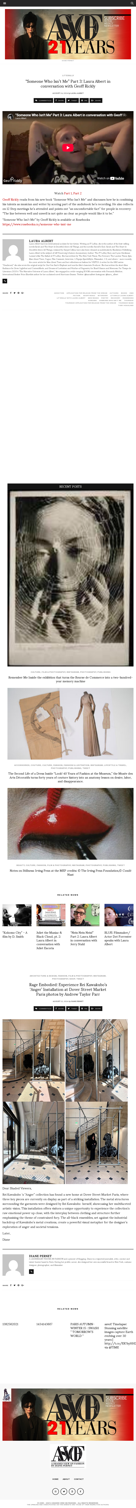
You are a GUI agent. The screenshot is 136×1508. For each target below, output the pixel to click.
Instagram (73, 672)
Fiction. (77, 295)
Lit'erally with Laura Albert (71, 298)
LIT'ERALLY (68, 75)
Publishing (103, 672)
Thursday (129, 300)
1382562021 (10, 1323)
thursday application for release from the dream (90, 303)
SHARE (61, 100)
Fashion (58, 765)
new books (93, 298)
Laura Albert (77, 93)
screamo (92, 300)
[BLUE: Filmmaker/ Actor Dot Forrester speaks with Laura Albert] (119, 915)
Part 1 (68, 193)
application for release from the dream (87, 293)
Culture (35, 672)
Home (55, 1479)
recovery (115, 298)
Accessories (22, 765)
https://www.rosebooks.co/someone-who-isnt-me (36, 224)
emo (132, 293)
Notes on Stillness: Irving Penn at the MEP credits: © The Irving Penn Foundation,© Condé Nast (70, 872)
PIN (85, 100)
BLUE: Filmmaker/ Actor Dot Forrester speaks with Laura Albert (118, 938)
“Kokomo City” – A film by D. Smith (14, 934)
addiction (59, 293)
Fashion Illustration (76, 765)
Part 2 (77, 193)
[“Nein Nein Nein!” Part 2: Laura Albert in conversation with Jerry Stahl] (85, 915)
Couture (36, 765)
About (66, 1479)
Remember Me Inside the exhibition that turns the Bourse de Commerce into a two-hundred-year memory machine (70, 679)
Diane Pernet (77, 1001)
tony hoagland (126, 305)
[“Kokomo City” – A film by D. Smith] (17, 915)
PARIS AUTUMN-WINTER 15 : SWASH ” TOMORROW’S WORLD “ (84, 1329)
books (124, 293)
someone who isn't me (110, 300)
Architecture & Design (43, 976)
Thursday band (126, 303)
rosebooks (128, 298)
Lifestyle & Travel (115, 765)
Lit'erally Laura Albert (122, 295)
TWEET (74, 100)
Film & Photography (53, 672)
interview (103, 295)
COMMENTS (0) (44, 100)
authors (114, 293)
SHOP (72, 979)
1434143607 (44, 1323)
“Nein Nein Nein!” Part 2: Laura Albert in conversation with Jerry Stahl (83, 938)
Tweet (86, 768)
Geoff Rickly (10, 199)
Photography (88, 672)
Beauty (20, 865)
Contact (79, 1479)
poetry (104, 298)
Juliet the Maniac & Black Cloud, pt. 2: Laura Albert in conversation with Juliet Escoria (49, 940)
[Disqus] (68, 356)
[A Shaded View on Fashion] (68, 34)
